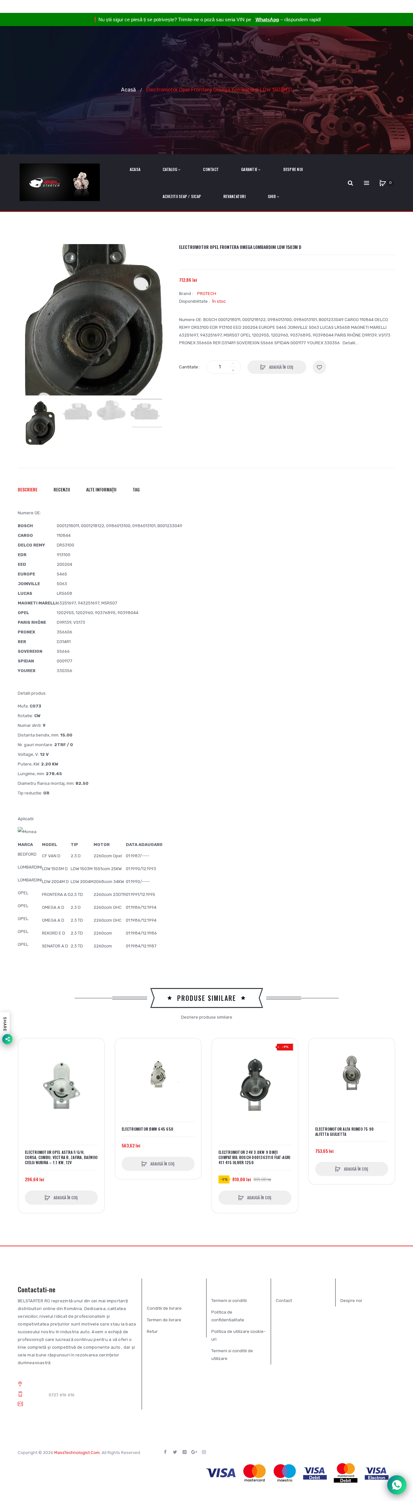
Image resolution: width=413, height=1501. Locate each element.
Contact (284, 1300)
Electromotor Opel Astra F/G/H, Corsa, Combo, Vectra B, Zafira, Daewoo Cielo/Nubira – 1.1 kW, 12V (61, 1157)
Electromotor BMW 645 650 (147, 1129)
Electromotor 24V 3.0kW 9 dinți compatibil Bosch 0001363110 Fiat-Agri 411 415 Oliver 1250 (254, 1157)
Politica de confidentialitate (227, 1316)
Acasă (128, 89)
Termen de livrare (164, 1319)
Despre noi (351, 1300)
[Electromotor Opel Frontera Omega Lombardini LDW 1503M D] (40, 424)
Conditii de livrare (164, 1308)
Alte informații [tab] (101, 489)
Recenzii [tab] (62, 489)
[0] (382, 182)
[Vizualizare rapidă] (26, 1071)
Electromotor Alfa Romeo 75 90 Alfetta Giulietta (344, 1131)
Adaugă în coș (280, 367)
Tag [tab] (136, 489)
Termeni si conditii (229, 1300)
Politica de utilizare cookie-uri (238, 1335)
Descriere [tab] (27, 489)
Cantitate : (189, 367)
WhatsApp (267, 19)
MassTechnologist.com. (77, 1452)
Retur (152, 1331)
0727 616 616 (62, 1394)
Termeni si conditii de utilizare (232, 1354)
